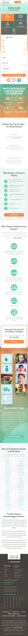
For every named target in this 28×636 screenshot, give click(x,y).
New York (21, 471)
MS (13, 596)
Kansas (7, 489)
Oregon (21, 480)
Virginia (21, 497)
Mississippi (7, 504)
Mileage (4, 57)
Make (3, 46)
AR (4, 601)
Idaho (7, 482)
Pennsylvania (21, 482)
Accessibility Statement (8, 616)
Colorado (7, 469)
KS (10, 596)
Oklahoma (20, 478)
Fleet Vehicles (18, 577)
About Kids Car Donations (11, 580)
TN (19, 599)
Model (3, 52)
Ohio (21, 476)
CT (4, 605)
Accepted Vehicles (16, 566)
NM (13, 606)
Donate (5, 574)
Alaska (7, 461)
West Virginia (21, 500)
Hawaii (7, 480)
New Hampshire (21, 465)
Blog (5, 573)
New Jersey (20, 467)
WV (22, 596)
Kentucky (7, 491)
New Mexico (21, 469)
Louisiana (7, 493)
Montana (21, 459)
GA (7, 599)
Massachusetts (7, 498)
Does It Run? (5, 63)
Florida (7, 476)
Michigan (7, 500)
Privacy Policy (6, 612)
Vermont (21, 495)
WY (22, 599)
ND (16, 599)
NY (16, 596)
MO (13, 598)
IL (7, 604)
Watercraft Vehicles (19, 571)
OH (16, 601)
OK (16, 602)
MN (10, 606)
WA (19, 606)
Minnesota (7, 502)
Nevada (21, 463)
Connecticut (7, 471)
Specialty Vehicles (18, 575)
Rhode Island (21, 484)
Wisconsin (20, 502)
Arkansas (7, 465)
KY (10, 598)
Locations (6, 569)
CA (4, 602)
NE (13, 601)
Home (5, 568)
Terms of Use (15, 612)
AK (4, 598)
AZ (4, 599)
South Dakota (21, 487)
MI (10, 605)
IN (7, 605)
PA (16, 605)
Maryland (7, 497)
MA (10, 604)
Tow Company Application (9, 591)
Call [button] (18, 2)
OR (16, 604)
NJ (13, 605)
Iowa (7, 487)
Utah (21, 493)
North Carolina (20, 472)
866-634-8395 (16, 138)
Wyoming (20, 504)
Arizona (7, 463)
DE (7, 596)
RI (16, 606)
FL (7, 598)
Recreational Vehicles (17, 573)
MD (10, 602)
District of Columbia (7, 474)
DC (4, 606)
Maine (7, 495)
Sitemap (23, 612)
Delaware (7, 472)
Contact (6, 576)
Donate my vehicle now (14, 75)
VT (19, 604)
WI (22, 598)
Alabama (7, 459)
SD (19, 598)
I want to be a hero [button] (14, 436)
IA (7, 606)
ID (7, 602)
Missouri (7, 506)
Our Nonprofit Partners (9, 582)
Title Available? (5, 68)
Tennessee (20, 489)
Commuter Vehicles (19, 569)
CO (4, 604)
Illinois (7, 484)
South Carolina (20, 485)
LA (10, 599)
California (7, 467)
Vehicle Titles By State (10, 594)
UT (19, 602)
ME (10, 601)
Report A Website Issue (14, 614)
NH (13, 604)
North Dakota (21, 474)
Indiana (7, 485)
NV (13, 602)
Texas (20, 491)
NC (16, 598)
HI (7, 601)
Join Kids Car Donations (10, 587)
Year (3, 40)
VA (19, 605)
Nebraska (21, 461)
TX (19, 601)
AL (4, 596)
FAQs (5, 571)
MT (13, 599)
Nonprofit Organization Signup (10, 589)
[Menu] (26, 2)
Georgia (7, 478)
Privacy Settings (21, 616)
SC (19, 596)
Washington (21, 498)
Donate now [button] (14, 215)
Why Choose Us (7, 584)
